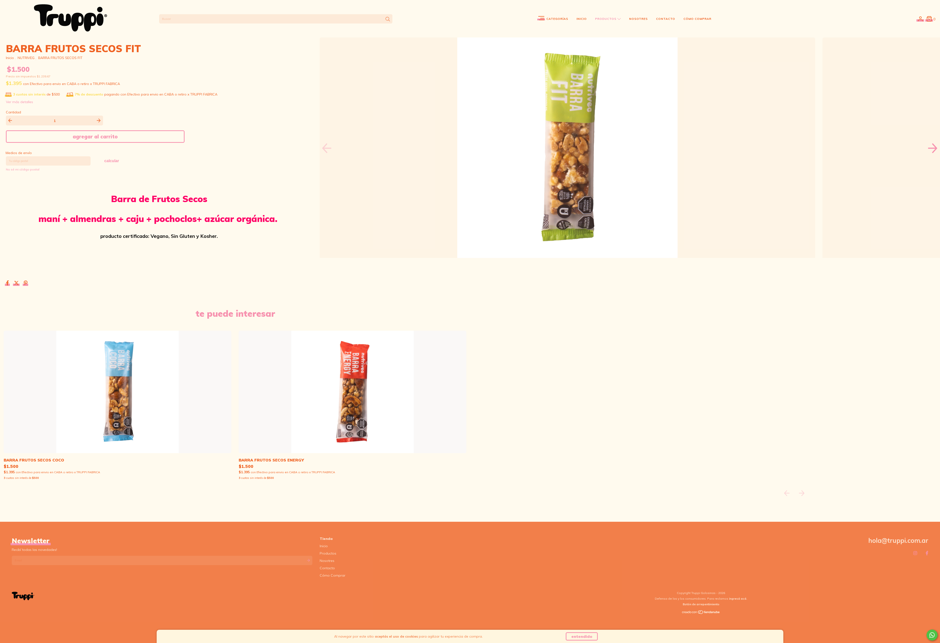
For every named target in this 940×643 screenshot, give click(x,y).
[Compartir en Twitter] (17, 283)
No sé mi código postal (22, 169)
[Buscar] (387, 19)
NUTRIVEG (26, 58)
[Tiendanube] (701, 613)
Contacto (665, 19)
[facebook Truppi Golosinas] (927, 553)
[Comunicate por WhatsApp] (932, 635)
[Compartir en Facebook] (8, 283)
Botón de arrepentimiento (701, 604)
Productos (606, 19)
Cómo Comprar (697, 19)
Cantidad (13, 112)
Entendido (581, 636)
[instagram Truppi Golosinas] (915, 553)
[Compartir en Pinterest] (25, 283)
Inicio (581, 19)
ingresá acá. (738, 598)
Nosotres (638, 19)
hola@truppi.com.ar (898, 540)
